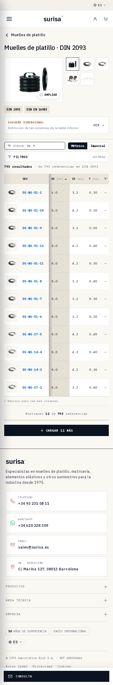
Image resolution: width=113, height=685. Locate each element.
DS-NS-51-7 (32, 299)
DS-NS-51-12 (33, 246)
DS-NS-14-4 (32, 352)
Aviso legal (17, 666)
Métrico (77, 146)
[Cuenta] (95, 18)
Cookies (64, 666)
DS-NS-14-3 (32, 369)
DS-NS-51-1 (32, 192)
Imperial (98, 146)
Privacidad (43, 666)
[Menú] (9, 19)
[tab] (72, 64)
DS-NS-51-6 (32, 316)
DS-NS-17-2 (32, 387)
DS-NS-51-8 (32, 281)
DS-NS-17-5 (32, 334)
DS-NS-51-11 (33, 263)
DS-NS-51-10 (33, 210)
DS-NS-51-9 (32, 228)
